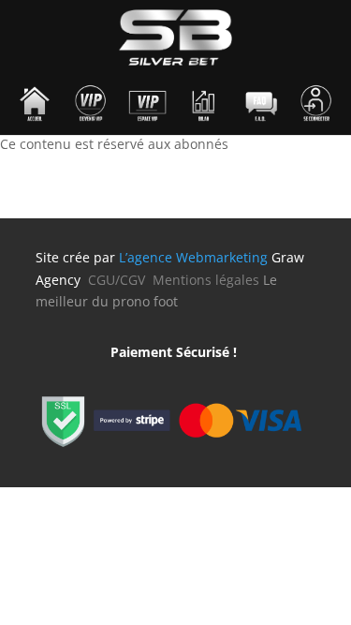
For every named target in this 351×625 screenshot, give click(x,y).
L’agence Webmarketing (193, 257)
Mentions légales (206, 280)
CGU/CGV (120, 280)
